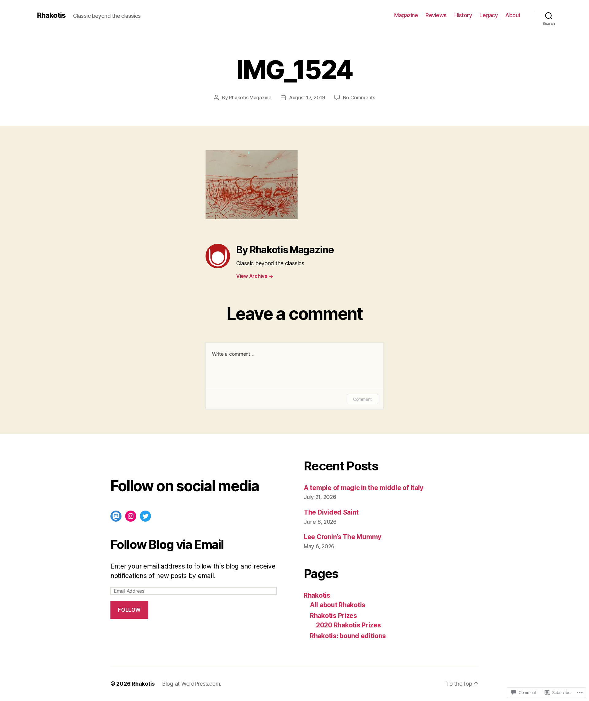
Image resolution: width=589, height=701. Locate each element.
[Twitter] (145, 516)
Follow (129, 610)
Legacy (488, 15)
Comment (362, 399)
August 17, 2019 (307, 97)
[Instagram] (130, 516)
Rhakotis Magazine (250, 97)
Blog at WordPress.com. (191, 683)
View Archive (254, 276)
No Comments (359, 97)
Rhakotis (51, 15)
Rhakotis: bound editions (348, 636)
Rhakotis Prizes (333, 615)
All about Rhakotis (337, 605)
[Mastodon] (115, 516)
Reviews (436, 15)
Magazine (406, 15)
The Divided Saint (331, 512)
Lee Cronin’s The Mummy (342, 537)
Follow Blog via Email (167, 544)
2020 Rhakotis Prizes (348, 625)
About (513, 15)
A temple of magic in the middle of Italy (363, 488)
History (463, 15)
